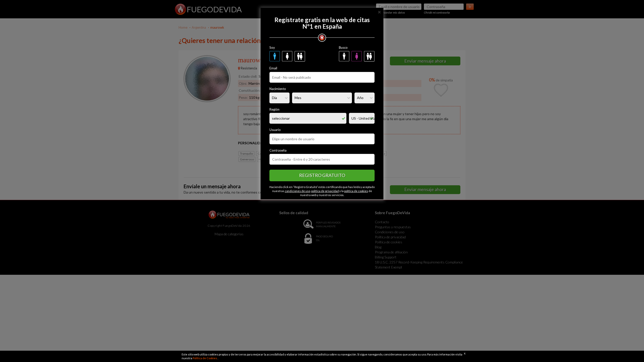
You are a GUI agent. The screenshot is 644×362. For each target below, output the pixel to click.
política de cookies (356, 191)
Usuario (275, 130)
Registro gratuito (322, 175)
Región (274, 109)
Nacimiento (277, 89)
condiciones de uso (297, 191)
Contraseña (278, 150)
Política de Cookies (205, 358)
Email (273, 68)
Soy (272, 48)
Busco (343, 48)
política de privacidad (325, 191)
